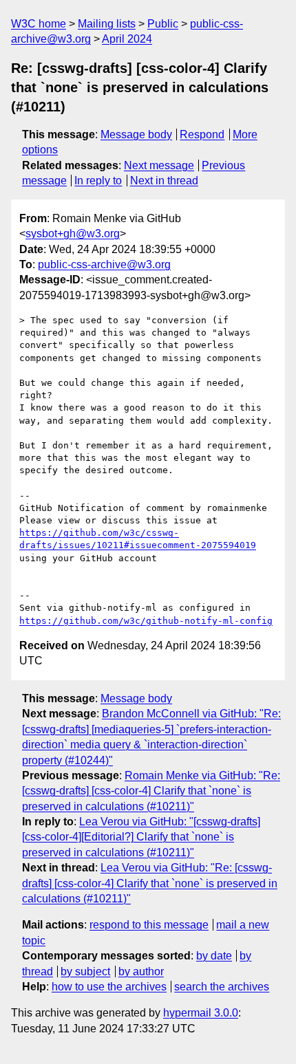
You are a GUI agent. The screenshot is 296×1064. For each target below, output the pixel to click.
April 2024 (127, 39)
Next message (159, 165)
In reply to (98, 180)
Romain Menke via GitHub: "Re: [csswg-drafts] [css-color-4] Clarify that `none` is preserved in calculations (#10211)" (151, 791)
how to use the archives (109, 986)
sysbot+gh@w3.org (72, 233)
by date (214, 956)
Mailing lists (107, 24)
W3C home (38, 24)
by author (141, 971)
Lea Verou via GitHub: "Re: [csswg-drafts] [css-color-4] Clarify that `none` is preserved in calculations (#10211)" (149, 883)
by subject (85, 971)
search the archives (221, 986)
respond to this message (149, 925)
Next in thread (164, 180)
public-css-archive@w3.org (104, 264)
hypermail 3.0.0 (200, 1013)
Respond (202, 134)
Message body (136, 134)
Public (162, 24)
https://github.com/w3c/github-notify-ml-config (146, 621)
